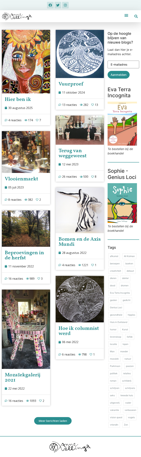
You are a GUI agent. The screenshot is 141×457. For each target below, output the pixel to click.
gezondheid (116, 314)
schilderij (126, 380)
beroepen (115, 263)
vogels (131, 417)
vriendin (114, 424)
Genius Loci (116, 307)
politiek (114, 373)
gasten (113, 300)
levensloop (115, 336)
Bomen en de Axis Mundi (80, 242)
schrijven (114, 388)
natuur (127, 358)
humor (113, 329)
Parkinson (115, 366)
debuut (130, 270)
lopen (125, 344)
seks (112, 395)
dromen (125, 285)
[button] (126, 15)
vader (128, 402)
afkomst (114, 256)
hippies (131, 314)
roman (113, 380)
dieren (113, 278)
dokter (125, 278)
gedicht (126, 300)
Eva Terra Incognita (120, 292)
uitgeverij (115, 402)
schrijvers (130, 388)
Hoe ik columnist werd (79, 331)
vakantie (114, 410)
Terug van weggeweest (73, 153)
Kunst (125, 329)
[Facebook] (50, 5)
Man (112, 351)
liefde (130, 336)
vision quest (116, 417)
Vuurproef (71, 84)
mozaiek (114, 358)
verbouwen (130, 410)
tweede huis (126, 395)
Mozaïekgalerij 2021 (22, 377)
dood (112, 285)
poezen (130, 366)
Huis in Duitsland (118, 322)
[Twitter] (58, 5)
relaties (127, 373)
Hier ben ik (18, 99)
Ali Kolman (129, 256)
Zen (126, 424)
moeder (124, 351)
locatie (113, 344)
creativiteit (115, 270)
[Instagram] (65, 5)
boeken (129, 263)
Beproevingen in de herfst (24, 255)
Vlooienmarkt (21, 179)
